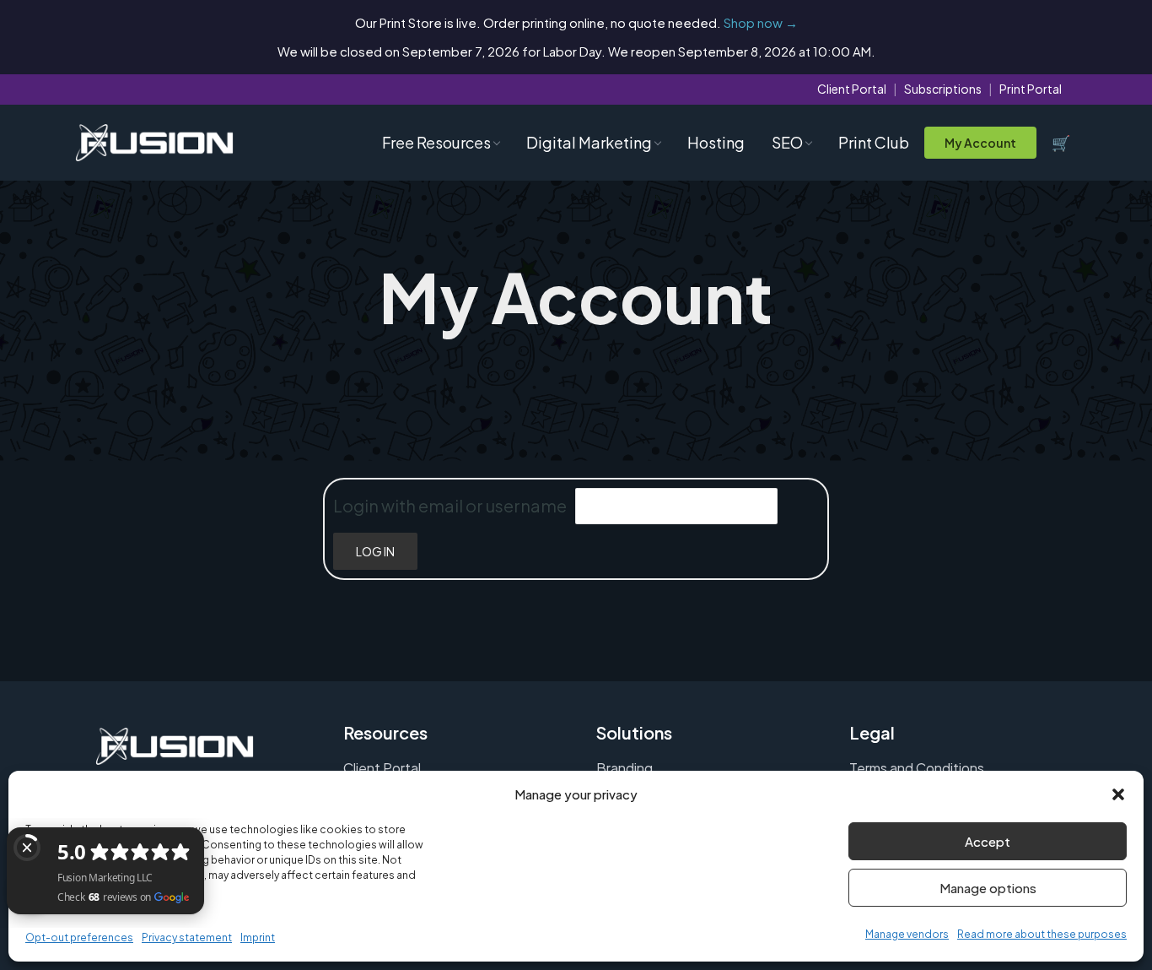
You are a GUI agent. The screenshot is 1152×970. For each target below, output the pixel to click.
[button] (1118, 794)
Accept (987, 841)
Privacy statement (187, 937)
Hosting (716, 142)
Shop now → (761, 22)
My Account (980, 142)
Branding (624, 768)
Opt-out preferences (79, 937)
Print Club (873, 142)
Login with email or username (450, 505)
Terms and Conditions (916, 768)
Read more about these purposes (1042, 934)
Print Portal (1030, 88)
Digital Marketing (589, 142)
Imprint (257, 937)
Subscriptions (943, 88)
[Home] (154, 143)
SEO (787, 142)
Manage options (987, 888)
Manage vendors (907, 934)
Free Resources (436, 142)
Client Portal (851, 88)
